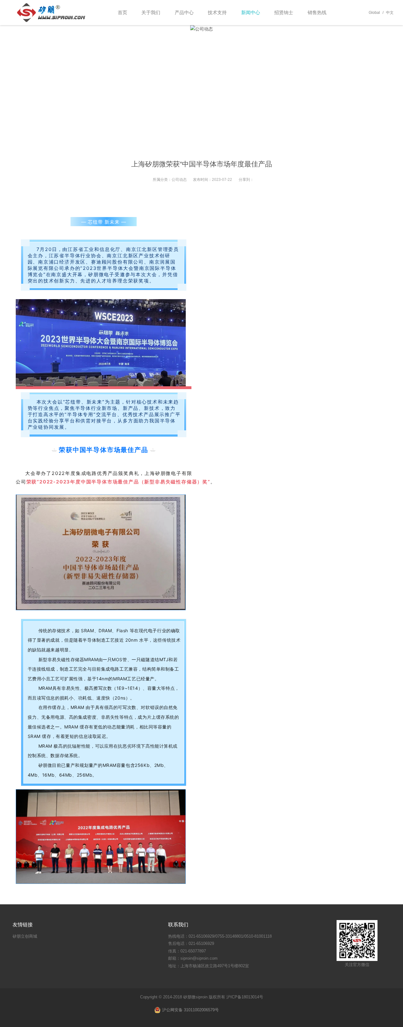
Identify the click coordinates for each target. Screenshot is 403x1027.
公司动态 (179, 179)
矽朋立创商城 (25, 936)
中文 (390, 12)
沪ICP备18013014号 (244, 997)
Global (374, 12)
